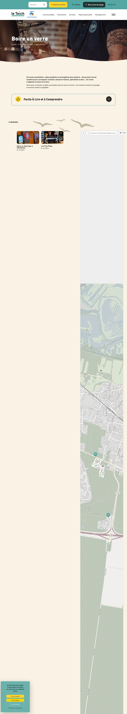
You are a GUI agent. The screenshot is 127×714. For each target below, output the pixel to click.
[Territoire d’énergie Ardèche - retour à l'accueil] (18, 15)
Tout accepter (15, 696)
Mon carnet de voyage (95, 5)
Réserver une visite (59, 5)
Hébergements (100, 14)
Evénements (61, 14)
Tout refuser (15, 700)
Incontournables (48, 14)
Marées (77, 5)
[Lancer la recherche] (44, 5)
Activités (72, 14)
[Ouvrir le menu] (113, 14)
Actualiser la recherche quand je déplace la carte (103, 133)
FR (109, 5)
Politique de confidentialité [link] (15, 708)
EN (112, 5)
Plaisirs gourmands (85, 14)
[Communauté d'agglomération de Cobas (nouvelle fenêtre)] (32, 14)
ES (114, 5)
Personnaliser (15, 704)
